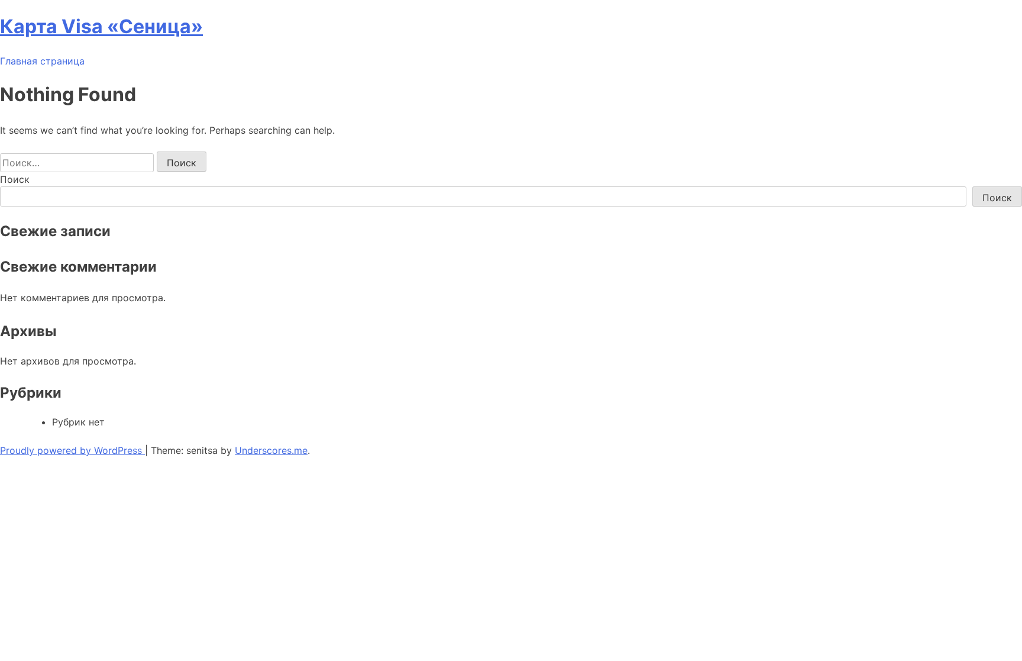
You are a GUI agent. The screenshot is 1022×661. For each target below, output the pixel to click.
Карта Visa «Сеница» (101, 26)
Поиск (15, 179)
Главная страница (42, 61)
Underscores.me (271, 450)
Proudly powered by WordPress (72, 450)
